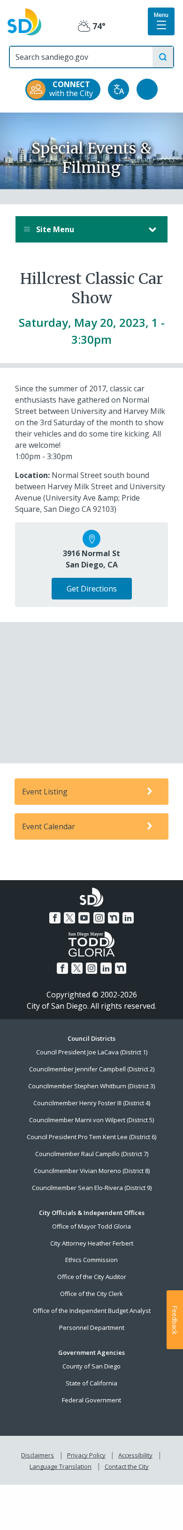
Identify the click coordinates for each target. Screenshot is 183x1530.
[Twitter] (69, 917)
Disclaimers (37, 1455)
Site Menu (54, 229)
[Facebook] (55, 917)
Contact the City (127, 1466)
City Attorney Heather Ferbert (91, 1243)
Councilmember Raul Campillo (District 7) (91, 1154)
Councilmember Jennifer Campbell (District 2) (91, 1069)
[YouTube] (84, 917)
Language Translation (61, 1466)
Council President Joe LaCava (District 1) (91, 1052)
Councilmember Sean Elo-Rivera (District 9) (92, 1187)
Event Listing (45, 791)
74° (92, 26)
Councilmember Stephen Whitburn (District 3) (91, 1086)
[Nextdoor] (113, 917)
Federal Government (91, 1400)
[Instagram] (99, 917)
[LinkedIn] (128, 917)
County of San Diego (91, 1366)
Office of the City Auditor (91, 1276)
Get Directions (92, 588)
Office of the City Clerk (91, 1293)
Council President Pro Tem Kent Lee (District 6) (91, 1137)
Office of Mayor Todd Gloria (91, 1226)
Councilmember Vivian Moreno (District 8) (92, 1170)
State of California (91, 1383)
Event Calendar (48, 826)
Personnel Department (91, 1327)
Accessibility (135, 1455)
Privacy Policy (86, 1455)
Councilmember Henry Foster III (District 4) (91, 1103)
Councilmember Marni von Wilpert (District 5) (91, 1120)
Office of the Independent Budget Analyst (92, 1310)
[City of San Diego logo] (24, 21)
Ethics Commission (91, 1259)
